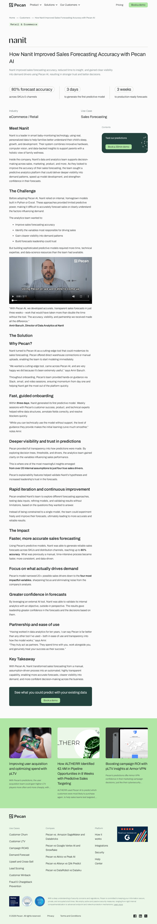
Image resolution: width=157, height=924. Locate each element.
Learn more (118, 904)
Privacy (50, 916)
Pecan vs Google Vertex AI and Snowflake (63, 847)
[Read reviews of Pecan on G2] (132, 835)
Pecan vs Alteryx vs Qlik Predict (63, 863)
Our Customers (68, 4)
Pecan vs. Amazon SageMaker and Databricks (65, 836)
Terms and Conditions (70, 916)
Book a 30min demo (118, 146)
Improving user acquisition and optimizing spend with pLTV (28, 768)
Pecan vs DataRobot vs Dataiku (63, 870)
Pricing (119, 5)
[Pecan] (17, 5)
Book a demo (138, 5)
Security (99, 852)
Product (34, 4)
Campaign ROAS (19, 848)
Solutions (49, 4)
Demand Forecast (19, 854)
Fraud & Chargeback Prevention (20, 884)
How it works (98, 836)
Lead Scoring (16, 868)
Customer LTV (17, 841)
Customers (25, 18)
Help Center (98, 861)
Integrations (101, 845)
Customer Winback (20, 875)
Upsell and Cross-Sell (21, 861)
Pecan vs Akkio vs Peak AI (60, 856)
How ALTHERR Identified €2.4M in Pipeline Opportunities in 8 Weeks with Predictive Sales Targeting (75, 773)
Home (12, 18)
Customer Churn (18, 834)
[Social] (135, 916)
